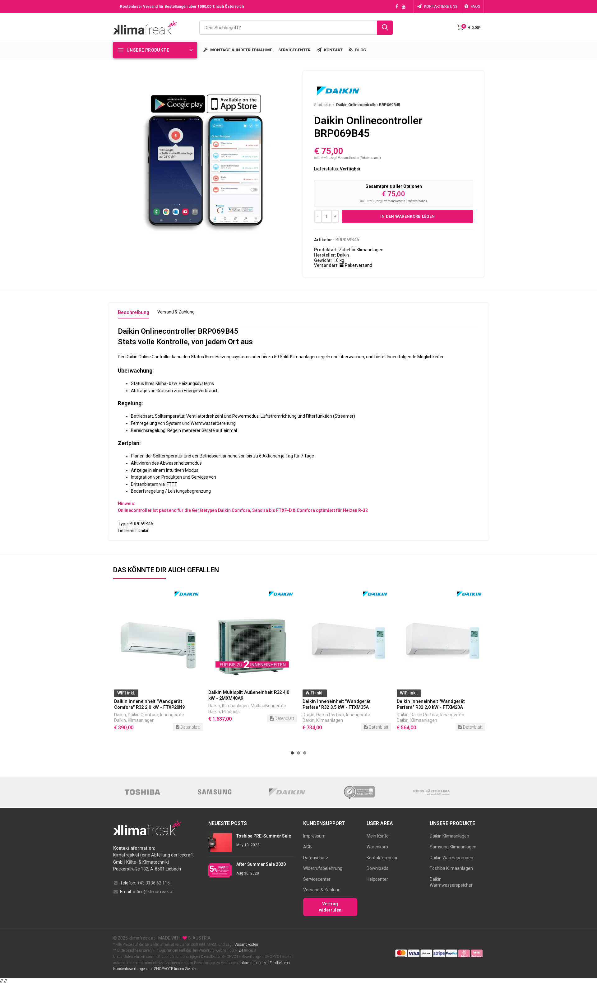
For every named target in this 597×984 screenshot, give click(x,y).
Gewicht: (323, 260)
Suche (385, 28)
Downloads (377, 868)
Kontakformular (382, 857)
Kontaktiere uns (440, 6)
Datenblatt (189, 727)
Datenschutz (315, 857)
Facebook (397, 6)
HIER (239, 950)
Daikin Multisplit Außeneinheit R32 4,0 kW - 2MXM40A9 (248, 695)
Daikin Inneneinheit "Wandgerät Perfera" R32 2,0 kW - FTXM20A (431, 704)
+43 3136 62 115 (153, 882)
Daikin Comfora (143, 714)
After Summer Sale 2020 (261, 864)
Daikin (120, 714)
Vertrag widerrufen (330, 906)
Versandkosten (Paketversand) (359, 158)
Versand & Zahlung (321, 889)
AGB (307, 846)
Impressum (314, 835)
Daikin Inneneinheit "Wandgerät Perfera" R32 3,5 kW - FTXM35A (337, 704)
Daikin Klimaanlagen (449, 835)
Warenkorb (377, 846)
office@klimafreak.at (153, 891)
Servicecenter (317, 879)
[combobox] (296, 28)
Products (231, 711)
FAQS (475, 6)
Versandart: (326, 265)
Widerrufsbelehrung (322, 868)
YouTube (403, 6)
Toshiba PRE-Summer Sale (263, 835)
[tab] (133, 313)
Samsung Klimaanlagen (453, 846)
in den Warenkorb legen (407, 216)
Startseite (322, 104)
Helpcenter (377, 879)
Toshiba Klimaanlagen (451, 868)
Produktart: (326, 249)
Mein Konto (378, 835)
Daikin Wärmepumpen (451, 857)
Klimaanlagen (141, 720)
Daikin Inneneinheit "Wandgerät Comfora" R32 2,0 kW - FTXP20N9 (149, 704)
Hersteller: (325, 255)
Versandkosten (246, 944)
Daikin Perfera (330, 714)
